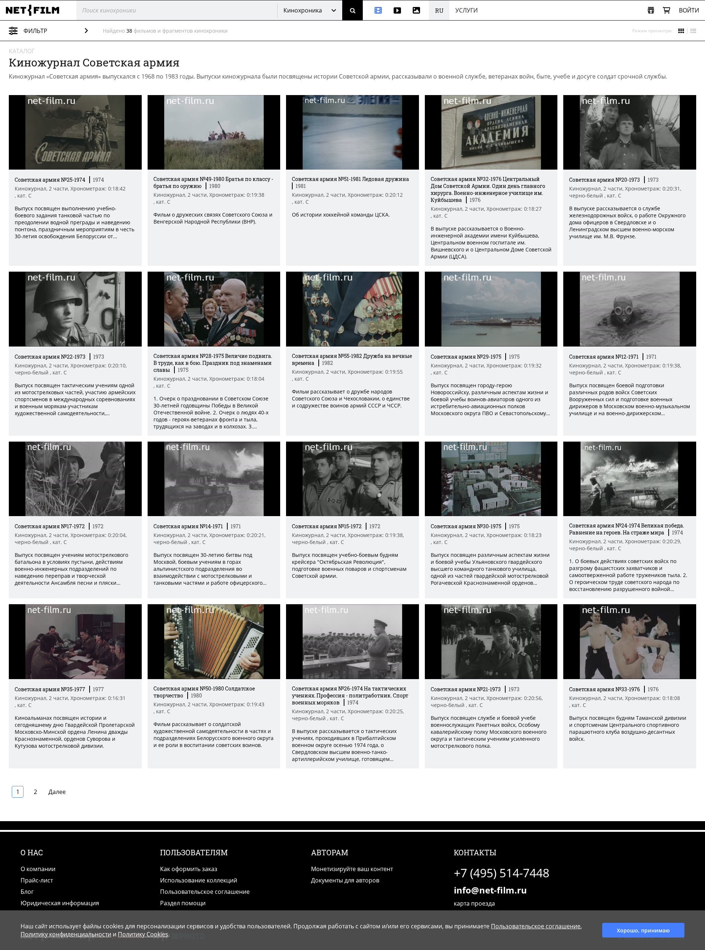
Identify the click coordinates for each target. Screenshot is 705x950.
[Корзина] (666, 10)
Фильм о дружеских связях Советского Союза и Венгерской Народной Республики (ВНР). (212, 218)
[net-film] (35, 10)
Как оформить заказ (188, 869)
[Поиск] (352, 10)
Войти (689, 10)
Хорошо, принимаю (643, 930)
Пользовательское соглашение (205, 892)
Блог (27, 892)
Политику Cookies (143, 934)
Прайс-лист (37, 880)
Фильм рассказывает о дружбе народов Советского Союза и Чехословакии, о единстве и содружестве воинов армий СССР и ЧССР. (351, 398)
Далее (57, 792)
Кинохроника (302, 10)
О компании (38, 869)
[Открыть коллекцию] (651, 10)
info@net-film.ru (490, 890)
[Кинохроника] (375, 10)
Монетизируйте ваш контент (352, 869)
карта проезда (474, 903)
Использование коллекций (198, 880)
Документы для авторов (345, 880)
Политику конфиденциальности (66, 934)
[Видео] (397, 10)
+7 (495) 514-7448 (501, 873)
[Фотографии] (418, 10)
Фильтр (35, 31)
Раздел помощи (183, 903)
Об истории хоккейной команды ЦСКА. (341, 214)
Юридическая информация (60, 903)
